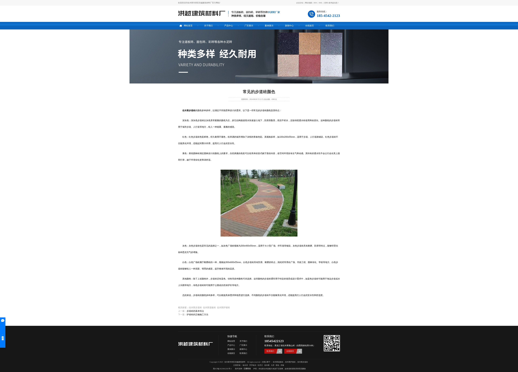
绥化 (277, 365)
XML (321, 3)
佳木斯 (267, 365)
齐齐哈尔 (252, 365)
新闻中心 (289, 25)
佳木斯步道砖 (302, 362)
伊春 (282, 365)
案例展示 (269, 25)
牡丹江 (260, 365)
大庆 (272, 365)
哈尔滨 (245, 365)
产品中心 (228, 25)
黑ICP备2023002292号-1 (222, 369)
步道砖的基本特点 (195, 311)
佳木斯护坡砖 (290, 362)
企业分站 (299, 3)
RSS (315, 3)
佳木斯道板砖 (278, 362)
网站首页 (188, 25)
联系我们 (330, 25)
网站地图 (308, 3)
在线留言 (309, 25)
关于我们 (208, 25)
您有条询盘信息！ (331, 3)
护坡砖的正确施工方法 (197, 314)
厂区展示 (249, 25)
